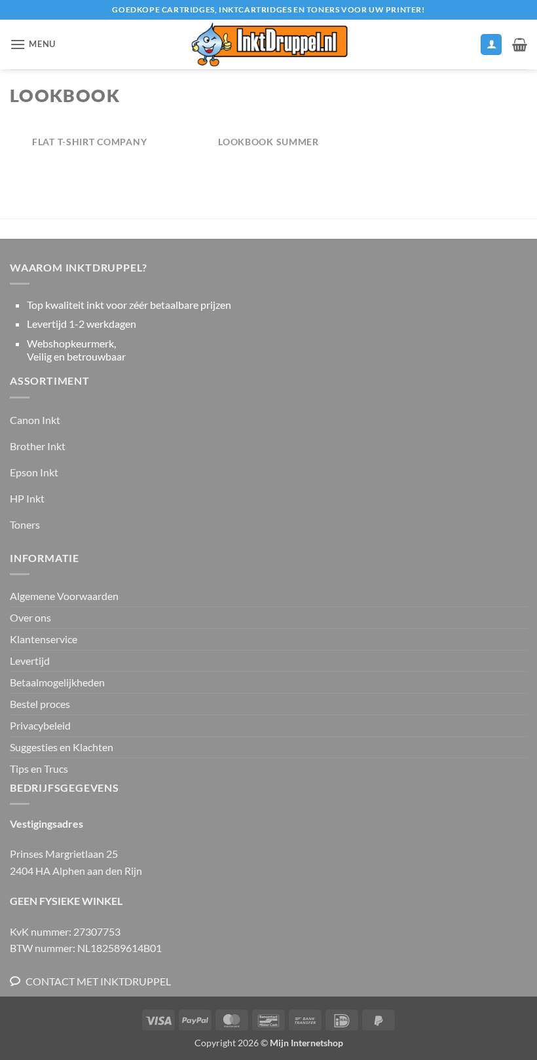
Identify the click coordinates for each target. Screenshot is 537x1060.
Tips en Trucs (39, 768)
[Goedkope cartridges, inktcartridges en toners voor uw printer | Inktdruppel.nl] (268, 45)
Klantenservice (43, 639)
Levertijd (30, 660)
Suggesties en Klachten (61, 747)
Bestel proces (40, 704)
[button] (33, 44)
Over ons (30, 617)
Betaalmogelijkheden (57, 682)
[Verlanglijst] (464, 47)
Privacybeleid (40, 725)
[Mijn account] (491, 45)
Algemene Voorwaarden (64, 596)
